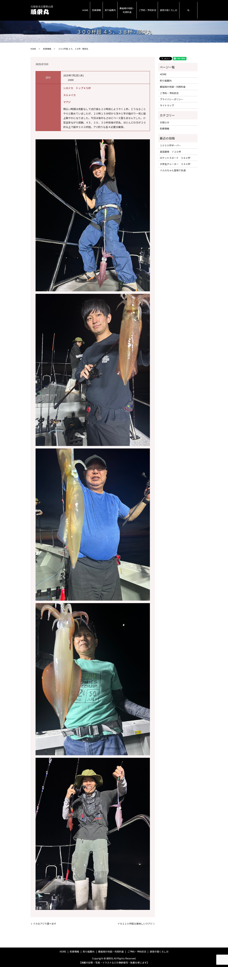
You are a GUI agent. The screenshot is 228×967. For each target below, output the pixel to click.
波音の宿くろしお (168, 10)
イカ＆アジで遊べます (44, 923)
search (188, 10)
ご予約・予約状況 (147, 10)
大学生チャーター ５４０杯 (175, 164)
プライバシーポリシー (171, 99)
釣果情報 (96, 10)
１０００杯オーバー (170, 145)
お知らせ (164, 122)
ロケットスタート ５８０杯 (175, 157)
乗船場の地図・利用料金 (127, 10)
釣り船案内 (110, 10)
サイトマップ (167, 105)
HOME (85, 10)
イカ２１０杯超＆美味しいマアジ (135, 923)
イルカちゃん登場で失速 (173, 170)
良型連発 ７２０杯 (170, 151)
